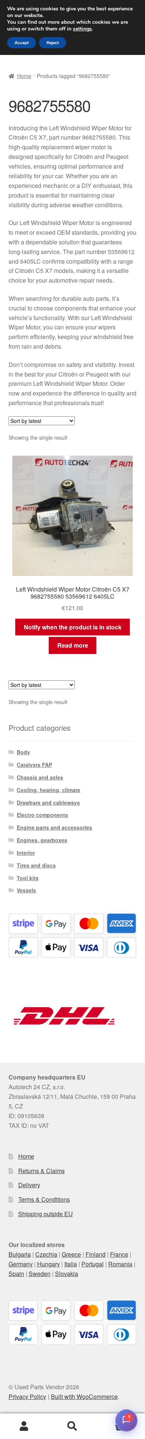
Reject (52, 43)
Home (24, 75)
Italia (70, 1264)
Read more (72, 645)
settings (82, 29)
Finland (96, 1254)
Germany (21, 1264)
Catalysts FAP (34, 764)
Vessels (26, 890)
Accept (21, 43)
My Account (24, 1426)
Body (23, 752)
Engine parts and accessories (54, 827)
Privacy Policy (27, 1396)
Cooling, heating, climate (48, 790)
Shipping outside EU (45, 1214)
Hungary (48, 1264)
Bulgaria (20, 1254)
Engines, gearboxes (42, 840)
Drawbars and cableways (48, 802)
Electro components (42, 814)
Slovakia (66, 1273)
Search (72, 1426)
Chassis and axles (40, 777)
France (119, 1254)
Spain (16, 1273)
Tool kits (28, 878)
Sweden (40, 1273)
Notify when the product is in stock (73, 627)
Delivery (29, 1185)
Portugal (92, 1264)
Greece (71, 1254)
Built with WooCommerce (84, 1396)
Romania (120, 1264)
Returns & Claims (41, 1170)
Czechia (46, 1254)
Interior (26, 852)
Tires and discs (36, 865)
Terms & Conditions (44, 1199)
